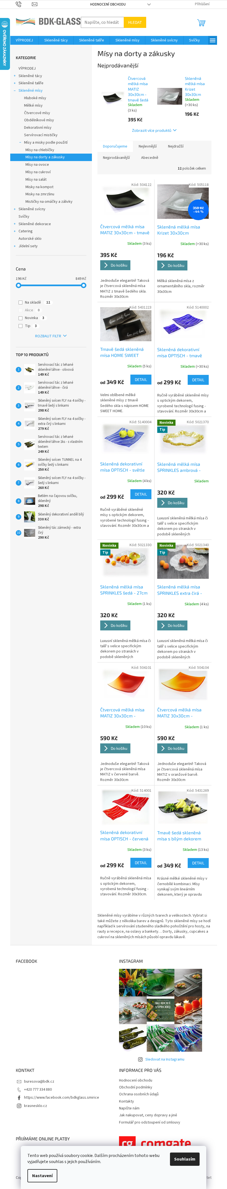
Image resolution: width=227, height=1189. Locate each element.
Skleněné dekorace (35, 224)
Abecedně (149, 158)
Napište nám (129, 1108)
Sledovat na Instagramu (164, 1059)
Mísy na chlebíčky (39, 150)
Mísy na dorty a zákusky (45, 157)
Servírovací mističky (41, 135)
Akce (32, 310)
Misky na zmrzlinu (39, 194)
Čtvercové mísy (37, 113)
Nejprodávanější (116, 158)
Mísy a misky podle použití (46, 142)
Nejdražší (176, 146)
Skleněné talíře (31, 83)
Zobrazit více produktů (151, 130)
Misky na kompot (39, 187)
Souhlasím (184, 1159)
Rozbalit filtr (48, 336)
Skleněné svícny (32, 209)
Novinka (34, 318)
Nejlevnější (148, 146)
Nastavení (42, 1176)
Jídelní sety (28, 246)
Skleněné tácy (30, 76)
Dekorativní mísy (37, 127)
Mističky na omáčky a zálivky (49, 201)
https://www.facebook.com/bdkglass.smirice (61, 1097)
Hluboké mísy (35, 98)
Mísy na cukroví (38, 172)
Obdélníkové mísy (39, 120)
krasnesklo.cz (35, 1106)
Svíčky (24, 216)
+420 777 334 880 (38, 1089)
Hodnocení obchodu (108, 4)
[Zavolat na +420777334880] (24, 4)
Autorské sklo (30, 238)
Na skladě (37, 302)
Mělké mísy (33, 105)
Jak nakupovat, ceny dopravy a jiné (148, 1115)
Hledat (135, 22)
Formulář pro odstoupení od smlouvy (149, 1122)
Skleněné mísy (31, 90)
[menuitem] (24, 40)
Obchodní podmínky (135, 1087)
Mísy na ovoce (37, 164)
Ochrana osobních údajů (139, 1094)
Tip (31, 326)
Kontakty (126, 1101)
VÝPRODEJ (27, 68)
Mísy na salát (36, 179)
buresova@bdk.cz (39, 1081)
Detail (141, 379)
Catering (26, 231)
